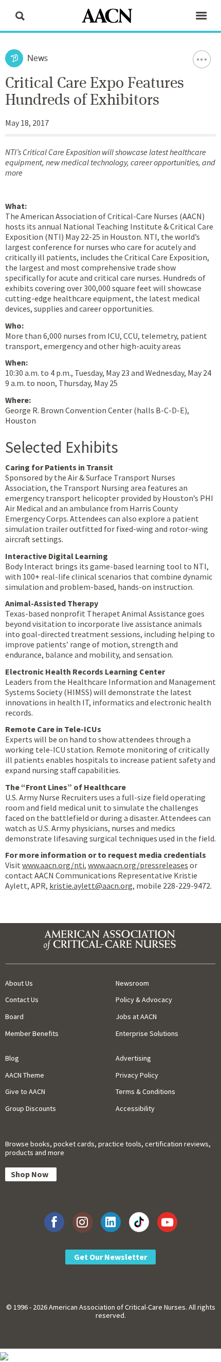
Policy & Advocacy (144, 999)
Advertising (133, 1058)
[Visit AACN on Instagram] (82, 1222)
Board (14, 1016)
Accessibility (135, 1108)
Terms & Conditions (145, 1091)
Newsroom (132, 983)
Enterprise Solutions (147, 1033)
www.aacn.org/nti (53, 865)
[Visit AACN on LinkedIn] (111, 1222)
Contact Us (22, 999)
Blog (12, 1058)
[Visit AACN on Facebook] (54, 1222)
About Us (19, 983)
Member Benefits (32, 1033)
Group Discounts (30, 1108)
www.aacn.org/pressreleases (138, 865)
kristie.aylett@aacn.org (91, 885)
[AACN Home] (110, 17)
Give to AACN (25, 1091)
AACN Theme (24, 1075)
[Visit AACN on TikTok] (139, 1222)
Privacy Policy (137, 1075)
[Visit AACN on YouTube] (167, 1222)
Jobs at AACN (136, 1016)
